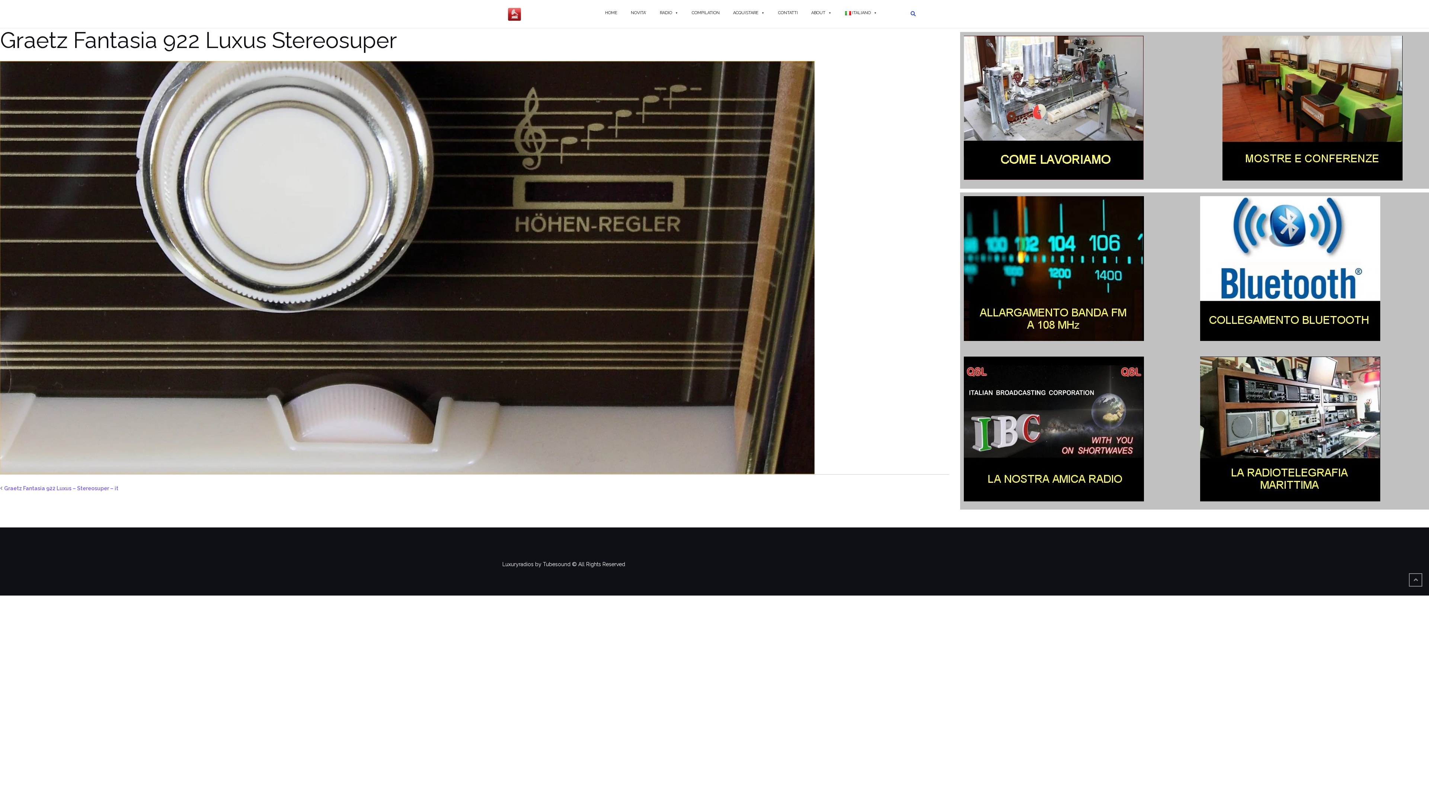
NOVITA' (638, 12)
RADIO (666, 12)
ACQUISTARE (745, 12)
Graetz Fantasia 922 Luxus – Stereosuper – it (61, 488)
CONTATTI (788, 12)
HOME (611, 12)
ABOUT (818, 12)
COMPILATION (706, 12)
